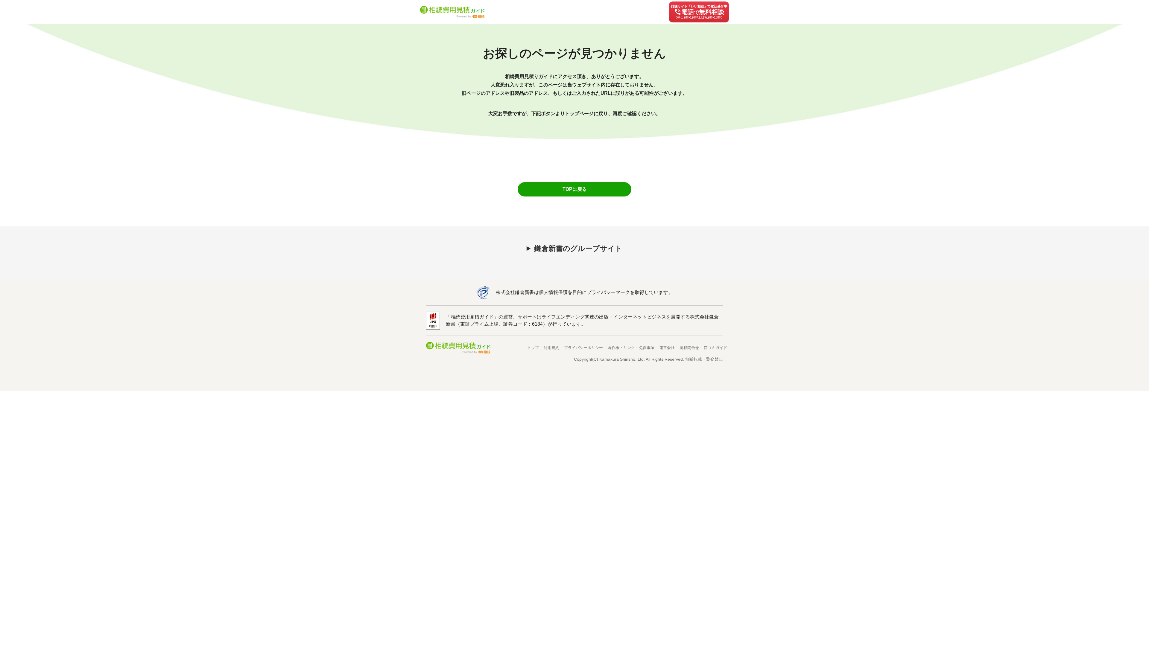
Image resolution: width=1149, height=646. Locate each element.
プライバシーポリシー (583, 347)
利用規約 (551, 347)
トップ (533, 347)
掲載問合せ (689, 347)
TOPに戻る (575, 189)
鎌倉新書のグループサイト (578, 248)
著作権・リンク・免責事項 (631, 347)
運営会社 (667, 347)
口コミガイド (715, 347)
